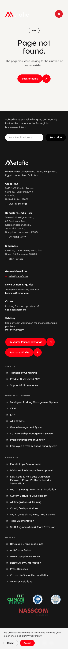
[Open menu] (50, 14)
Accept (27, 643)
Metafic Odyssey (14, 329)
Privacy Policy (34, 635)
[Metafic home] (17, 14)
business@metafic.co (17, 293)
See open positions (15, 309)
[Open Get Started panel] (59, 14)
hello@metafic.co (18, 276)
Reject (10, 643)
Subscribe (56, 137)
